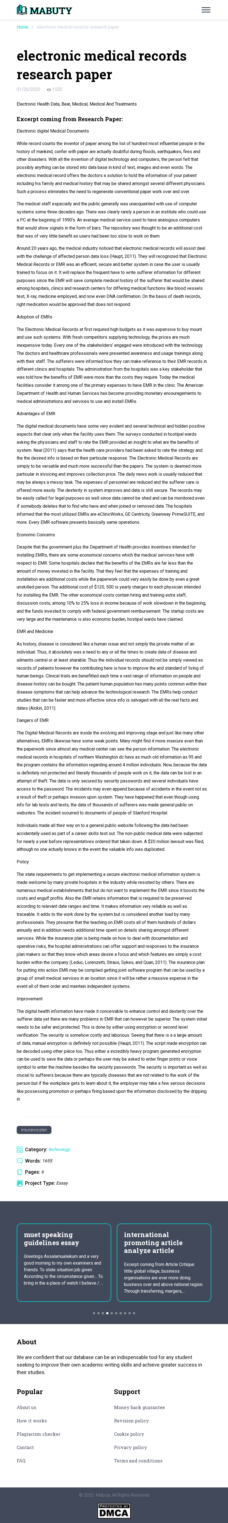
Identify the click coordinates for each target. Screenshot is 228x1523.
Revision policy (131, 1421)
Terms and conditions (138, 1461)
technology (59, 1149)
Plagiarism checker (38, 1434)
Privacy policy (130, 1447)
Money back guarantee (139, 1407)
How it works (32, 1421)
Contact (25, 1447)
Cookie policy (129, 1434)
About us (26, 1407)
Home (22, 27)
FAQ (21, 1461)
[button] (94, 1313)
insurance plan (34, 1130)
